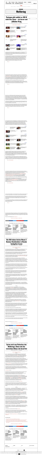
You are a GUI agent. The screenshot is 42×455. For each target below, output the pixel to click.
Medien (16, 2)
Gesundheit (29, 2)
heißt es (17, 394)
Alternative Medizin (8, 3)
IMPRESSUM (6, 445)
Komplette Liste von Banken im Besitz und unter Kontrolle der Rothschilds (15, 227)
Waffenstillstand (20, 378)
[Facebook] (34, 3)
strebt (18, 355)
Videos (13, 3)
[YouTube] (35, 3)
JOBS (21, 445)
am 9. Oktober (12, 287)
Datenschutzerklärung (7, 446)
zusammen (18, 408)
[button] (36, 18)
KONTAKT (14, 445)
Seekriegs (23, 400)
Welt (6, 2)
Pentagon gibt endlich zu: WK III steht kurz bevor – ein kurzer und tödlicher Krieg (16, 19)
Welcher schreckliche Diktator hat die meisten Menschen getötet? (24, 226)
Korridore (11, 377)
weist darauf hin (9, 363)
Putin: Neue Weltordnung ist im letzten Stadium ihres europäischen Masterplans (24, 432)
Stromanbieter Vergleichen (19, 3)
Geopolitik (20, 22)
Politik (10, 2)
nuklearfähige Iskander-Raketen (9, 175)
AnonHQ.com (15, 216)
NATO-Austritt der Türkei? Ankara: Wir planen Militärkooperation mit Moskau (16, 420)
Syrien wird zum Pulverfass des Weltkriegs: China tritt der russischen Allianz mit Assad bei (16, 346)
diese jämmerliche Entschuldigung (21, 255)
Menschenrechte (20, 2)
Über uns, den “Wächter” (32, 445)
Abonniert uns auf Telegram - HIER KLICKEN (16, 423)
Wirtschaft (13, 2)
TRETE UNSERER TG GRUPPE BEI (16, 247)
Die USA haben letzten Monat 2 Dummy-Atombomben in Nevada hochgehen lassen (16, 241)
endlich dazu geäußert (15, 179)
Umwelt (25, 2)
